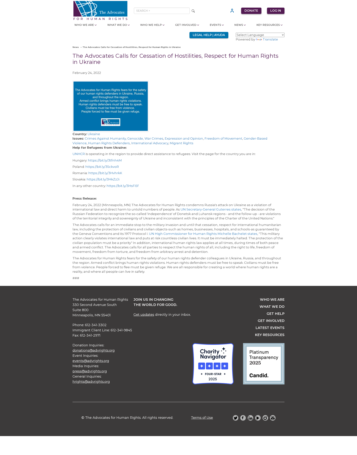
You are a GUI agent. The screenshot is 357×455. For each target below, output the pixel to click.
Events (215, 25)
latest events (269, 328)
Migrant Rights (181, 143)
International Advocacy (149, 143)
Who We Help (151, 25)
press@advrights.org (90, 371)
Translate (270, 39)
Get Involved (185, 25)
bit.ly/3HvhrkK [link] (105, 173)
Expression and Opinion (184, 138)
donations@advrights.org (94, 350)
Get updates (144, 315)
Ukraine (94, 134)
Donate (251, 10)
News (238, 25)
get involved (271, 321)
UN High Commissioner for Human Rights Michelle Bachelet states (203, 234)
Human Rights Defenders (109, 143)
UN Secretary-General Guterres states (211, 209)
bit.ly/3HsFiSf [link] (123, 186)
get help (275, 314)
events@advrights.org (91, 361)
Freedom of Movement (223, 138)
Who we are (272, 300)
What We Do (117, 25)
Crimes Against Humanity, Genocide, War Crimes (124, 138)
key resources (269, 335)
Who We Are (84, 25)
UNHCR (79, 154)
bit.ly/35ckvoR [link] (102, 167)
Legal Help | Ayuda (209, 35)
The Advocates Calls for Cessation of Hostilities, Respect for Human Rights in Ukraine (132, 47)
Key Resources (268, 25)
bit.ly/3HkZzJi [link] (103, 179)
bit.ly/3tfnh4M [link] (105, 160)
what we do (272, 307)
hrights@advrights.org (91, 382)
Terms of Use (202, 418)
